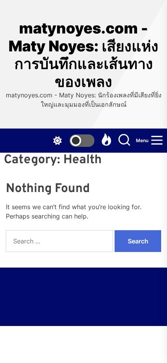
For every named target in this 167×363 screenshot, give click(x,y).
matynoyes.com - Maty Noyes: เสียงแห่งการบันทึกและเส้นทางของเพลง (83, 54)
